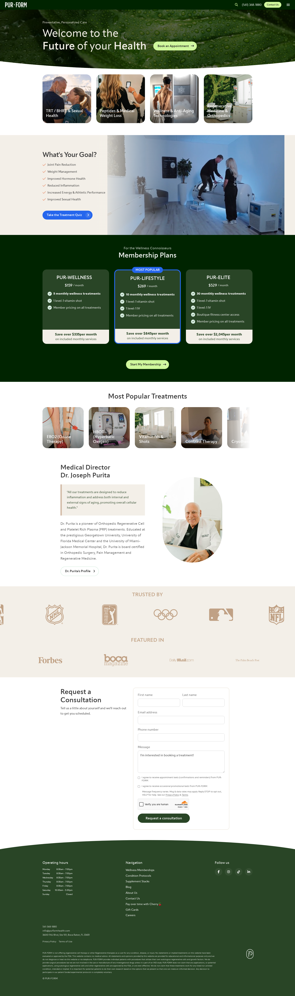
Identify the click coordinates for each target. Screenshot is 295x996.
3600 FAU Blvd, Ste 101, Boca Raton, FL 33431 (66, 934)
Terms (185, 795)
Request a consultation (164, 818)
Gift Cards (132, 909)
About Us (131, 892)
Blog (128, 887)
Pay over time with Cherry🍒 (144, 904)
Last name (189, 695)
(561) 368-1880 (252, 5)
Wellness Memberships (140, 870)
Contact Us (273, 4)
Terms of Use (65, 941)
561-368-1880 (50, 926)
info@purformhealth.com (56, 930)
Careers (130, 915)
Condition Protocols (138, 875)
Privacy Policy (172, 795)
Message (144, 747)
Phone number (148, 729)
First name (145, 695)
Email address (147, 712)
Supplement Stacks (137, 881)
